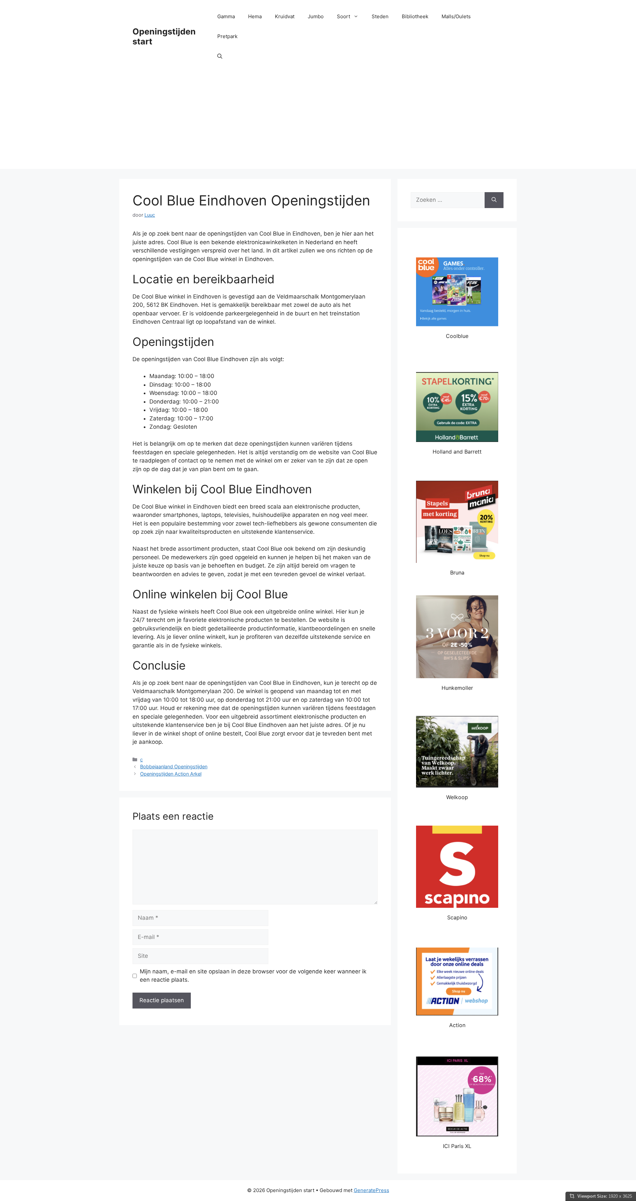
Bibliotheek (415, 16)
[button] (220, 56)
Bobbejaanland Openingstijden (173, 766)
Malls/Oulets (456, 16)
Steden (380, 16)
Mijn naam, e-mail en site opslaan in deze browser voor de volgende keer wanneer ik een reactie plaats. (253, 975)
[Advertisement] (318, 122)
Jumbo (316, 16)
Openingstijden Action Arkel (170, 774)
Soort (343, 16)
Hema (255, 16)
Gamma (226, 16)
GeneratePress (371, 1190)
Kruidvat (284, 16)
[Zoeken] (494, 200)
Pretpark (227, 36)
